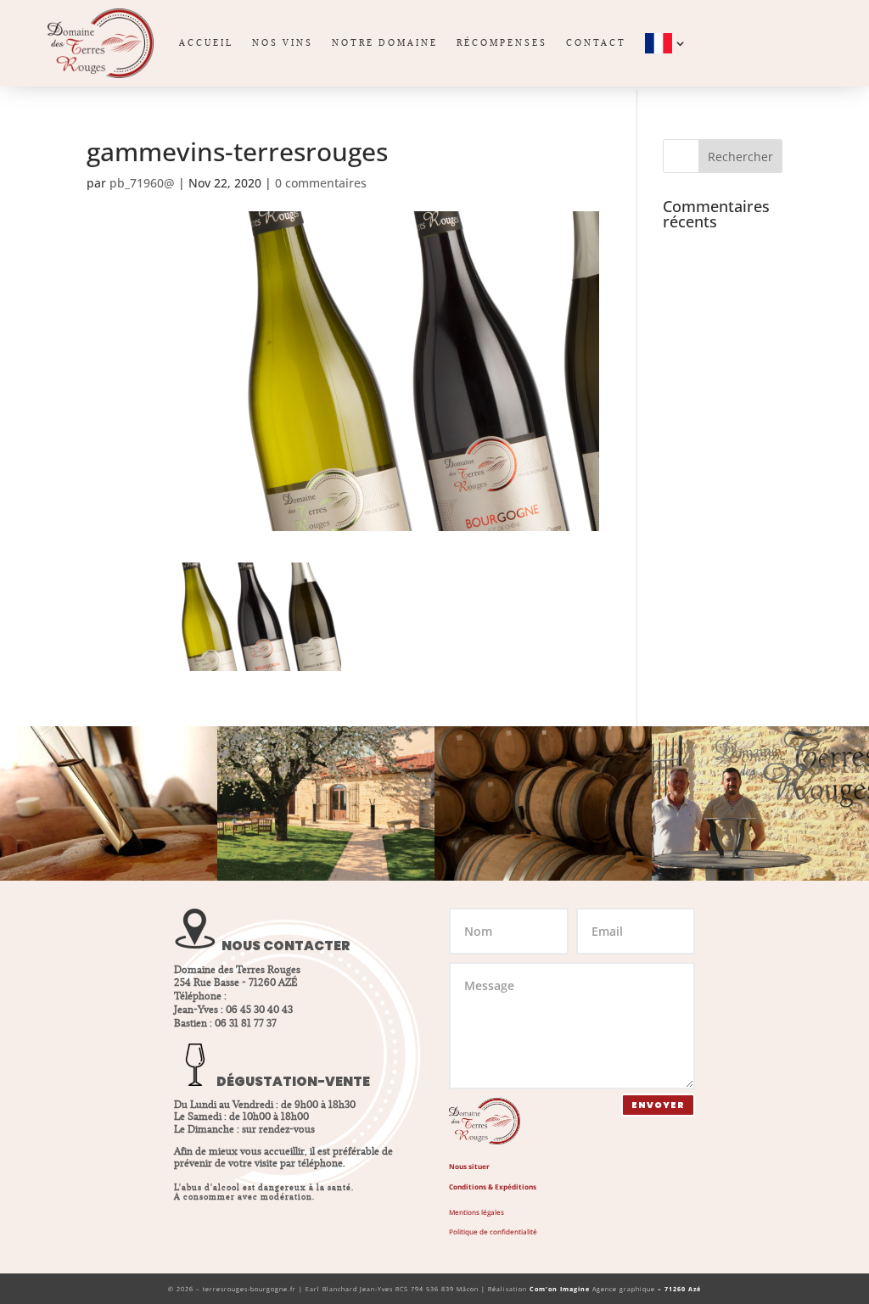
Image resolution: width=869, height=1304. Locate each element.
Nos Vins (282, 42)
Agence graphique (615, 1288)
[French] (667, 43)
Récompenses (502, 42)
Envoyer (658, 1105)
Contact (596, 42)
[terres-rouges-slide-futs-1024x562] (543, 876)
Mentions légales (476, 1212)
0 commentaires (321, 183)
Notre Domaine (385, 42)
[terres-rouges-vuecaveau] (325, 876)
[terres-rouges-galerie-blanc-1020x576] (108, 876)
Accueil (206, 42)
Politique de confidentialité (493, 1231)
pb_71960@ (142, 183)
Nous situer (469, 1166)
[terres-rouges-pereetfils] (760, 876)
